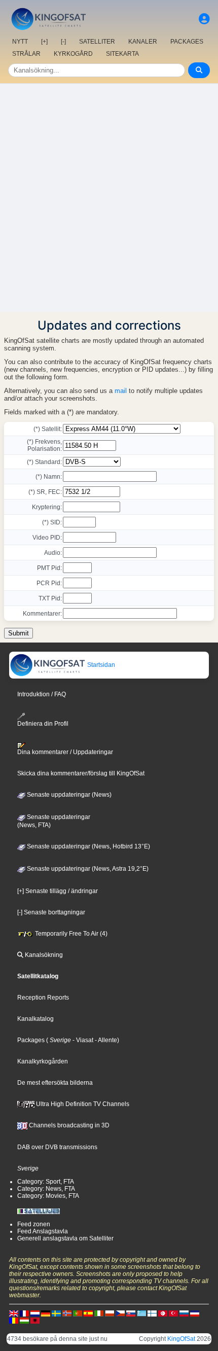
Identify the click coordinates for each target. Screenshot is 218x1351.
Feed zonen (33, 1224)
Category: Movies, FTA (48, 1195)
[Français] (24, 1313)
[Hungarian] (24, 1320)
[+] (44, 41)
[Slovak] (130, 1313)
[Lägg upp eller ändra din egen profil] (204, 19)
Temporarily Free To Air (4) (70, 933)
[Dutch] (35, 1313)
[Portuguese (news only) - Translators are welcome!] (77, 1313)
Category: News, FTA (46, 1188)
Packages (31, 1040)
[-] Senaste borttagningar (51, 912)
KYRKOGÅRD (73, 53)
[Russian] (184, 1313)
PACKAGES (186, 41)
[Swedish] (56, 1313)
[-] (63, 41)
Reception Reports (43, 997)
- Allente (105, 1040)
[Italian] (98, 1313)
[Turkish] (173, 1313)
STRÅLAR (26, 53)
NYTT (20, 41)
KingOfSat (181, 1338)
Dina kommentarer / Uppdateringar (65, 752)
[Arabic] (162, 1313)
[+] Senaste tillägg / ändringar (57, 891)
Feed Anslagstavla (42, 1231)
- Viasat (82, 1040)
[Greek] (141, 1313)
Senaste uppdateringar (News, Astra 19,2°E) (87, 868)
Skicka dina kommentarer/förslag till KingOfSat (80, 773)
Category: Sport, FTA (45, 1181)
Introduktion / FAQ (41, 694)
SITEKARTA (122, 53)
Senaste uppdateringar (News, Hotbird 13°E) (87, 846)
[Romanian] (13, 1320)
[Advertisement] (109, 198)
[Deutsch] (45, 1313)
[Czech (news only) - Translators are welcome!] (120, 1313)
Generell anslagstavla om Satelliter (65, 1238)
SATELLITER (97, 41)
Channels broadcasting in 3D (68, 1125)
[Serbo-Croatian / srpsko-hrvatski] (194, 1313)
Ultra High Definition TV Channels (81, 1104)
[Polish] (109, 1313)
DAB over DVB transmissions (57, 1147)
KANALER (142, 41)
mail (121, 391)
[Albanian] (35, 1320)
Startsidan (100, 664)
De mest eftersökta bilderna (55, 1082)
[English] (13, 1313)
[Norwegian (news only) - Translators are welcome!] (66, 1313)
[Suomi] (152, 1313)
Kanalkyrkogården (42, 1061)
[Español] (88, 1313)
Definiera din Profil (42, 723)
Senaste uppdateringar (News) (68, 794)
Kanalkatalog (35, 1018)
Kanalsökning (43, 954)
